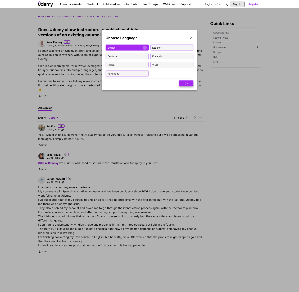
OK (186, 83)
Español (156, 47)
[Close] (191, 38)
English (111, 47)
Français (157, 56)
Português (113, 73)
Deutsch (112, 56)
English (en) (211, 4)
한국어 (156, 64)
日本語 (111, 64)
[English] (45, 4)
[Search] (226, 4)
